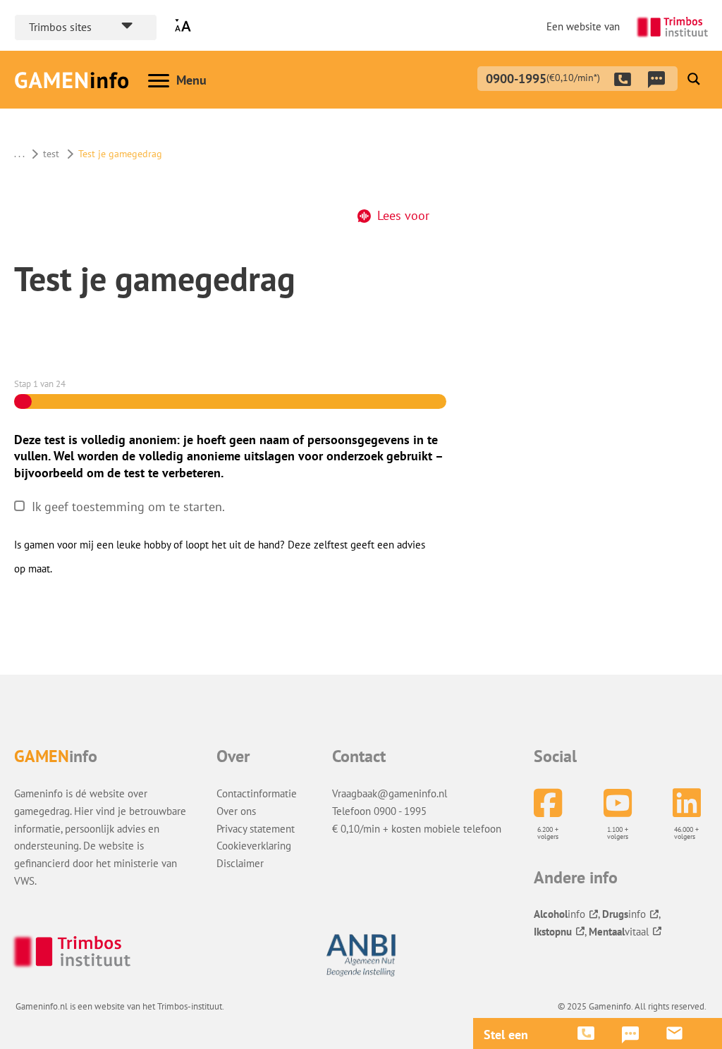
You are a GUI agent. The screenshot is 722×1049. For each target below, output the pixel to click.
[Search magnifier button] (694, 79)
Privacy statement (255, 828)
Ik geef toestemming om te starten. (128, 506)
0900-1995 (543, 76)
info (559, 914)
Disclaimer (240, 863)
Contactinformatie (256, 793)
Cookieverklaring (253, 845)
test (51, 153)
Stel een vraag (506, 1034)
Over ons (236, 811)
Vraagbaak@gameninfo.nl (389, 793)
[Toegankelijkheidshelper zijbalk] (186, 25)
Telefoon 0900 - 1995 (379, 811)
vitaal (619, 931)
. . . (19, 153)
